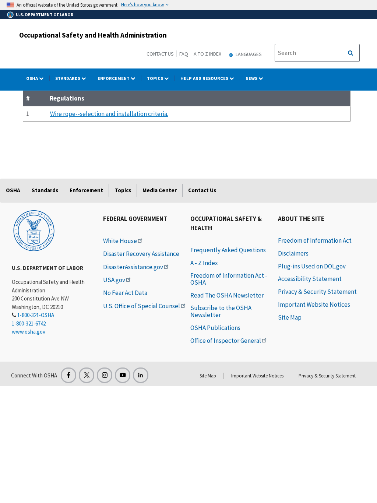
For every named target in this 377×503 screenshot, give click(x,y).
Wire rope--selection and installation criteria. (109, 114)
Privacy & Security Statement (317, 292)
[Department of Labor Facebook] (68, 375)
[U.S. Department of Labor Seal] (34, 230)
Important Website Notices (314, 304)
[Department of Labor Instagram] (104, 375)
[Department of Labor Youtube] (122, 375)
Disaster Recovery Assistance (141, 254)
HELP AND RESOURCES (204, 78)
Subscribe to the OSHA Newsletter (220, 311)
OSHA (32, 78)
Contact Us (160, 53)
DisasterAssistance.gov (133, 267)
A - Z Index (204, 263)
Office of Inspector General (225, 341)
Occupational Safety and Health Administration (93, 35)
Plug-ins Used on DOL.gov (312, 266)
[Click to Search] (350, 53)
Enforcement (114, 78)
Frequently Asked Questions (228, 250)
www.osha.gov (28, 331)
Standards (68, 78)
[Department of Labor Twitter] (86, 375)
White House (120, 241)
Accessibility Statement (310, 279)
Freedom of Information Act (315, 240)
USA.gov (114, 280)
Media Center (159, 190)
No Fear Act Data (125, 293)
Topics (155, 78)
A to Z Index (207, 53)
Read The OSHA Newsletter (227, 295)
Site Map (290, 317)
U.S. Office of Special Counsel (141, 306)
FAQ (183, 53)
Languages (248, 54)
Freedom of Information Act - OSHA (228, 278)
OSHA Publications (215, 328)
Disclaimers (293, 253)
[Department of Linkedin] (140, 375)
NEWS (252, 78)
